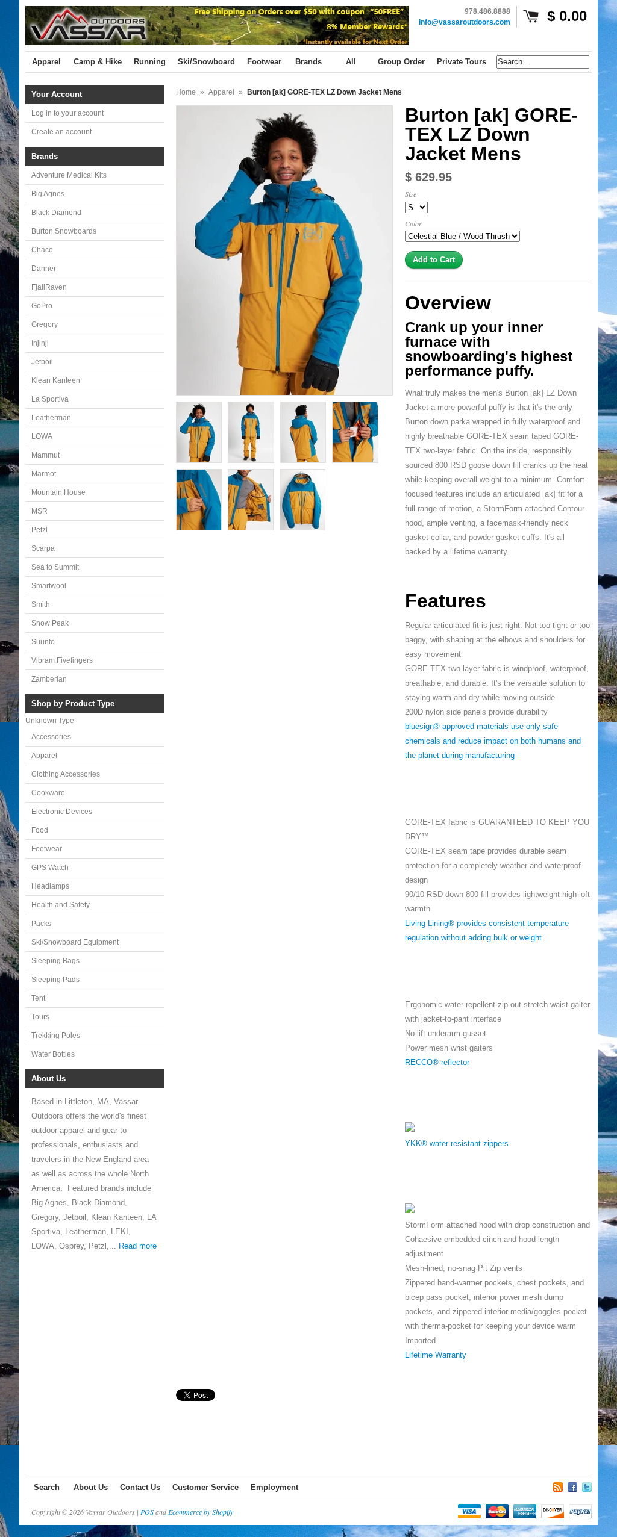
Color (413, 223)
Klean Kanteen (55, 380)
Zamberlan (49, 679)
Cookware (48, 793)
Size (410, 194)
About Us (91, 1487)
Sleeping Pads (55, 979)
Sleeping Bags (55, 961)
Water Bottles (53, 1054)
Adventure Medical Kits (69, 175)
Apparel (44, 755)
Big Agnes (47, 194)
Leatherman (51, 418)
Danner (43, 268)
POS (147, 1512)
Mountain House (58, 492)
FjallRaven (49, 287)
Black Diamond (56, 212)
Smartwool (48, 586)
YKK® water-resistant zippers (457, 1143)
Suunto (43, 642)
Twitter (587, 1485)
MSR (39, 511)
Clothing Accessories (65, 774)
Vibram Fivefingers (62, 660)
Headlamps (50, 886)
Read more (138, 1245)
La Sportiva (50, 399)
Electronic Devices (61, 811)
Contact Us (140, 1487)
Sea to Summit (55, 567)
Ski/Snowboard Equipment (75, 942)
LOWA (41, 436)
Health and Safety (60, 905)
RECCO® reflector (437, 1062)
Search (47, 1487)
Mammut (45, 455)
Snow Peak (50, 623)
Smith (40, 604)
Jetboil (42, 362)
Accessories (51, 737)
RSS (558, 1485)
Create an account (61, 132)
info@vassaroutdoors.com (464, 22)
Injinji (40, 343)
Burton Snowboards (63, 231)
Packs (41, 923)
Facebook (572, 1485)
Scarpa (43, 548)
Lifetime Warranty (435, 1354)
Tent (38, 998)
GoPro (41, 306)
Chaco (42, 250)
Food (39, 830)
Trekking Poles (55, 1035)
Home (186, 92)
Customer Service (205, 1487)
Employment (274, 1487)
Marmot (43, 474)
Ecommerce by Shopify (200, 1512)
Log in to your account (67, 113)
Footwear (46, 849)
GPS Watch (50, 867)
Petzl (39, 530)
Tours (40, 1017)
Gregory (44, 324)
